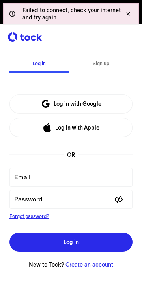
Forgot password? (29, 216)
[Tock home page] (25, 37)
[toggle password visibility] (118, 199)
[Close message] (128, 13)
